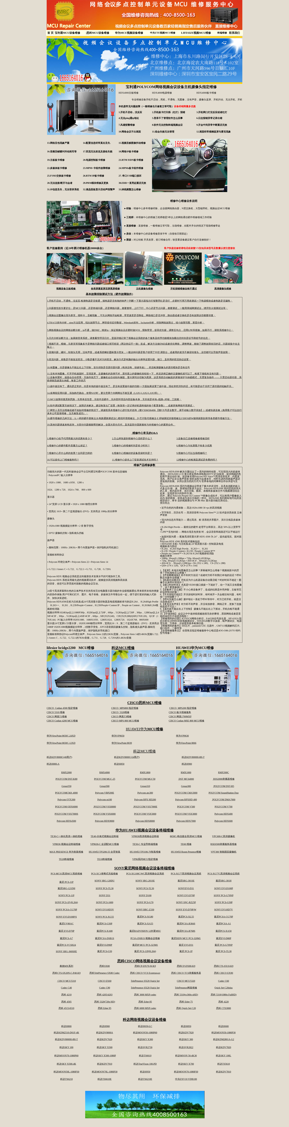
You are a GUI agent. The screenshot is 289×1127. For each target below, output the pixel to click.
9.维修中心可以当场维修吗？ (191, 453)
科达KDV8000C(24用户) (127, 757)
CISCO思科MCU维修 (144, 703)
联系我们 (234, 32)
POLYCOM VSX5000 (145, 814)
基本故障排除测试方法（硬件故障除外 (109, 294)
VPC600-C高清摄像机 (223, 836)
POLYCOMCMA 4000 (66, 793)
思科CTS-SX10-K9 (223, 966)
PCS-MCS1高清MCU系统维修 (66, 873)
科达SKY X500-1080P (104, 1055)
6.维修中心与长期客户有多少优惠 (194, 445)
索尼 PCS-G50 (104, 951)
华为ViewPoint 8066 (186, 743)
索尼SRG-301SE (186, 880)
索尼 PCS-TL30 (224, 951)
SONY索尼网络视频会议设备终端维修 (144, 868)
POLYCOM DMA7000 (223, 799)
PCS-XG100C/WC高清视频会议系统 (145, 873)
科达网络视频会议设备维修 (144, 1019)
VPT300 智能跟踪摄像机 (223, 852)
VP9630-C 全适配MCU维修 (104, 844)
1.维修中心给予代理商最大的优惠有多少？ (69, 438)
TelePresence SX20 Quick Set (145, 981)
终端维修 (222, 32)
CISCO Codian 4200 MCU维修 (62, 720)
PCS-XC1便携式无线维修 (104, 873)
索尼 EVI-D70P (66, 931)
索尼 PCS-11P (66, 882)
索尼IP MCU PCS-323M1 (145, 945)
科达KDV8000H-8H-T (193, 757)
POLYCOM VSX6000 (104, 814)
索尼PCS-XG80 (145, 916)
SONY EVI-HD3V (104, 909)
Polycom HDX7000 (186, 821)
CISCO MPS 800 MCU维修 (125, 720)
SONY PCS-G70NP (223, 895)
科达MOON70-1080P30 (186, 1071)
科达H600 (223, 1026)
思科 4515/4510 (66, 1008)
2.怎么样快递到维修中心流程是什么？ (132, 438)
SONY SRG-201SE (145, 880)
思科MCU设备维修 (97, 32)
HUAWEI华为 (144, 729)
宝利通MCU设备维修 (67, 32)
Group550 (66, 786)
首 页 (50, 32)
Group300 (186, 786)
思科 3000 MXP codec (145, 994)
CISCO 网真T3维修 (121, 716)
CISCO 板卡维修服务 (180, 712)
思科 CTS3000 (223, 1008)
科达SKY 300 (186, 1039)
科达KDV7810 (223, 1071)
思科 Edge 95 (104, 1008)
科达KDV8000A (104, 1032)
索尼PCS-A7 (66, 938)
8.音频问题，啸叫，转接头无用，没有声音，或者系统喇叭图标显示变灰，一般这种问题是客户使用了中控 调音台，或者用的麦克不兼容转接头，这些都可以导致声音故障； (138, 352)
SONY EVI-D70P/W (186, 909)
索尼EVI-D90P (104, 945)
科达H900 (187, 764)
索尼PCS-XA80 (105, 931)
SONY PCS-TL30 (104, 888)
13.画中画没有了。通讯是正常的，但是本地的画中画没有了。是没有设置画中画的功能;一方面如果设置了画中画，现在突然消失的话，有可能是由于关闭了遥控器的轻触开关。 (140, 386)
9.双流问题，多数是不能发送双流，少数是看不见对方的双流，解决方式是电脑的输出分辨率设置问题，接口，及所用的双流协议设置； (119, 359)
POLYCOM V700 (223, 806)
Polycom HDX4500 (66, 821)
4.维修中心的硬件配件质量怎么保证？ (67, 445)
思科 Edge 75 (186, 1001)
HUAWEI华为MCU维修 (195, 648)
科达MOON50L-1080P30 (66, 1071)
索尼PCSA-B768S (186, 931)
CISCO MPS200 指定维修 (182, 708)
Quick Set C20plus (223, 987)
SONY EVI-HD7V (223, 909)
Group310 (145, 786)
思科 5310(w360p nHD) (186, 994)
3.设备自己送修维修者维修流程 (193, 438)
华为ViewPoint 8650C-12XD (61, 743)
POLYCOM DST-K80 (66, 779)
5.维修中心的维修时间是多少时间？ (131, 445)
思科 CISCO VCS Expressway (145, 973)
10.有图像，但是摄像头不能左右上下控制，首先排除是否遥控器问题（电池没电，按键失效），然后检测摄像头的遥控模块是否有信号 (118, 367)
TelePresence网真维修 (186, 987)
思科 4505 (66, 1001)
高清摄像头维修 (222, 288)
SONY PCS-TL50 (145, 888)
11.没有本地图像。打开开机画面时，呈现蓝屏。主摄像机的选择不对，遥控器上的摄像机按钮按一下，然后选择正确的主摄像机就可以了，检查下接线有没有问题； (134, 373)
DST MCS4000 (186, 779)
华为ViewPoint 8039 (122, 743)
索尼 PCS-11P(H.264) (145, 951)
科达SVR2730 (145, 1047)
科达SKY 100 (66, 1047)
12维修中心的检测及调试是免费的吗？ (196, 459)
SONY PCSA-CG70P (66, 909)
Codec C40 (66, 987)
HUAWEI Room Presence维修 (186, 852)
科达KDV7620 (104, 1039)
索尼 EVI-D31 (186, 945)
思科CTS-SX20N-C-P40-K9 (66, 973)
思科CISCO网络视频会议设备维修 (144, 961)
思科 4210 (66, 994)
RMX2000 (66, 772)
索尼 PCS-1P (186, 951)
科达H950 (145, 1071)
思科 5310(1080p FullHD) (223, 994)
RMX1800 (145, 772)
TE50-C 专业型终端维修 (145, 844)
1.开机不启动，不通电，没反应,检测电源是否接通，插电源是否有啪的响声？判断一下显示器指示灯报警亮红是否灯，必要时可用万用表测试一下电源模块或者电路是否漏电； (140, 301)
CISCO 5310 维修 (56, 712)
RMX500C (223, 772)
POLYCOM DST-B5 (223, 786)
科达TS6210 (66, 1079)
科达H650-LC (145, 1026)
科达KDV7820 (223, 1047)
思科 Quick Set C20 (186, 1008)
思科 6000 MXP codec (145, 1008)
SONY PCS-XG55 (104, 917)
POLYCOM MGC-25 (104, 779)
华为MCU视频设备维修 (129, 32)
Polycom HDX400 (223, 814)
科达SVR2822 (186, 1047)
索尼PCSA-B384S (186, 923)
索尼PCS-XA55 (145, 923)
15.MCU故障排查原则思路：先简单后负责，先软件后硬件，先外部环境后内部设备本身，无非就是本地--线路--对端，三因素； (114, 399)
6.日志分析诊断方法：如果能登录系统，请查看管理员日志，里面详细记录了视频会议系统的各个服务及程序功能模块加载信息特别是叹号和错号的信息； (128, 338)
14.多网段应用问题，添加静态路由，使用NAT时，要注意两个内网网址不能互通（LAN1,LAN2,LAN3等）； (104, 393)
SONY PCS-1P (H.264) (66, 902)
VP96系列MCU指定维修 (145, 859)
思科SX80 (104, 966)
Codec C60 (223, 981)
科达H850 (119, 764)
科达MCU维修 (123, 648)
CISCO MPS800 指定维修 (124, 708)
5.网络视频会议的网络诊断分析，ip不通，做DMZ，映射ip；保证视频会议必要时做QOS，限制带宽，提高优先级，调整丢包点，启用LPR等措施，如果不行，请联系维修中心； (140, 330)
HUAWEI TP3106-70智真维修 (145, 852)
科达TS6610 (145, 1055)
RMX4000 (104, 772)
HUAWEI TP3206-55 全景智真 (104, 852)
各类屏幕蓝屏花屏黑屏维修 (105, 288)
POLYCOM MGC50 (145, 779)
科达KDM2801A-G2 (223, 1039)
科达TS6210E (145, 1079)
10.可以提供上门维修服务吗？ (63, 459)
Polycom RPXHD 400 (186, 799)
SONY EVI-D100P (223, 888)
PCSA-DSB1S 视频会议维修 (145, 938)
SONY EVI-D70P (186, 895)
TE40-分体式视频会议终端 (104, 836)
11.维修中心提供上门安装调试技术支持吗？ (135, 459)
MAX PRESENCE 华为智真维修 (66, 852)
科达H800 (66, 1026)
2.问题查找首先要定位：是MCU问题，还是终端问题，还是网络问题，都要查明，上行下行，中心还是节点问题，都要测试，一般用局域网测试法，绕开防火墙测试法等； (137, 308)
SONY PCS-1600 (104, 902)
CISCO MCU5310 (66, 981)
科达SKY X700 (186, 1064)
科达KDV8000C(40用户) (59, 757)
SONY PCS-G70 (145, 902)
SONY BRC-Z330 (145, 909)
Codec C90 (104, 987)
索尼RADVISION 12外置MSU (145, 931)
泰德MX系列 (66, 966)
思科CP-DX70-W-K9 (145, 966)
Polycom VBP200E (104, 793)
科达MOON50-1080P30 (223, 1032)
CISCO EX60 (104, 981)
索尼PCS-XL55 (186, 916)
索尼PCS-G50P (104, 923)
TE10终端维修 (104, 859)
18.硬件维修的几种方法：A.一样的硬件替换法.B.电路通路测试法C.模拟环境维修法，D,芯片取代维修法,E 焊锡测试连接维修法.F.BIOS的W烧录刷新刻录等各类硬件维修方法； (139, 418)
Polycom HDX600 (223, 821)
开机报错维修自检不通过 (183, 288)
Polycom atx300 (145, 793)
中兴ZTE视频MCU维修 (162, 32)
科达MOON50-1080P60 (145, 1032)
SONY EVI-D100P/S (66, 917)
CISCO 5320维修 (120, 712)
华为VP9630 (182, 735)
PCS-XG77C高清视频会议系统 (224, 873)
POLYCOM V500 (186, 806)
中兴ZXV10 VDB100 (186, 1079)
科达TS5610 (223, 1064)
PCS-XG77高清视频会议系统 (186, 873)
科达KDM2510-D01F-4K (66, 1032)
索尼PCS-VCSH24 (66, 945)
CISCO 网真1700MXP (180, 716)
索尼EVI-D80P (223, 938)
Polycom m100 (104, 799)
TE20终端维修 (66, 859)
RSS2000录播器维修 (224, 779)
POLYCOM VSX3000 (186, 814)
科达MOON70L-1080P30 (104, 1071)
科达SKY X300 (145, 1039)
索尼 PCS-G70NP (224, 945)
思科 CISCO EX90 (223, 973)
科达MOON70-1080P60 (66, 1055)
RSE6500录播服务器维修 (223, 844)
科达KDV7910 (104, 1064)
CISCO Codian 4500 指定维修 (62, 708)
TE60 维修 (186, 844)
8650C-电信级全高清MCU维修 (186, 836)
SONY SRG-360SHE (66, 951)
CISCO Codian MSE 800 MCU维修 (186, 720)
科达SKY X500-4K (66, 1064)
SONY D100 (145, 895)
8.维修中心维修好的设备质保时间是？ (132, 453)
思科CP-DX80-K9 (186, 966)
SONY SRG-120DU (105, 880)
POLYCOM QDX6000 (66, 806)
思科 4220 (223, 1001)
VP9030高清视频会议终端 (145, 836)
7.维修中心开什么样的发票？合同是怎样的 (69, 453)
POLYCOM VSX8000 (104, 806)
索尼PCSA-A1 (223, 923)
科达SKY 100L (223, 1055)
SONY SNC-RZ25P (186, 902)
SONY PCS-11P (66, 895)
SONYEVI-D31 (186, 888)
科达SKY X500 (104, 1047)
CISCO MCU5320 (186, 981)
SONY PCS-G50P (224, 902)
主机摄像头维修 (144, 288)
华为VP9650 (118, 735)
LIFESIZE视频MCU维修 (196, 32)
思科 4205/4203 (104, 994)
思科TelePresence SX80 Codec (104, 973)
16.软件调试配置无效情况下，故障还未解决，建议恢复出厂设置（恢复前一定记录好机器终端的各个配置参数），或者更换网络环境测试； (121, 405)
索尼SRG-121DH (66, 888)
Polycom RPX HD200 (145, 799)
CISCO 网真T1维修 (57, 716)
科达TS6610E (105, 1079)
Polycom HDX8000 (145, 821)
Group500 (104, 786)
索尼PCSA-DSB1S (104, 938)
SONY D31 (104, 895)
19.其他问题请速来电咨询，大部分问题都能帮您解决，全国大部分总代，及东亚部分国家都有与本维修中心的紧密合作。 (111, 424)
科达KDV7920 (186, 1032)
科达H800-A (53, 764)
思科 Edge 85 (145, 1001)
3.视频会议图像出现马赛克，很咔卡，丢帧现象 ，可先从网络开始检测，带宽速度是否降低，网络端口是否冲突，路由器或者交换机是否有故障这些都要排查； (131, 315)
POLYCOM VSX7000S (66, 814)
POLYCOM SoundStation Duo (224, 793)
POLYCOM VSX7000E (145, 806)
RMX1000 (186, 772)
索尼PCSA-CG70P (223, 916)
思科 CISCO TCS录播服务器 (186, 973)
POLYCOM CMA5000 (186, 793)
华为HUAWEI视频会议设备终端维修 (144, 830)
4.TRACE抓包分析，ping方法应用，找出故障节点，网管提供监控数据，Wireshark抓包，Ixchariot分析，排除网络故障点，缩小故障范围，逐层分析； (126, 322)
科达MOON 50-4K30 (186, 1055)
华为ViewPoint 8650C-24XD (61, 735)
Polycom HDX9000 (104, 821)
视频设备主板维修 (66, 288)
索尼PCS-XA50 (224, 931)
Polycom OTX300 (66, 799)
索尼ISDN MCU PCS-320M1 (186, 938)
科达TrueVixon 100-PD (145, 1064)
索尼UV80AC (66, 923)
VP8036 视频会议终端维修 (66, 844)
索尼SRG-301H (224, 880)
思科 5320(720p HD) (104, 1001)
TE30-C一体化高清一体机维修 (66, 836)
